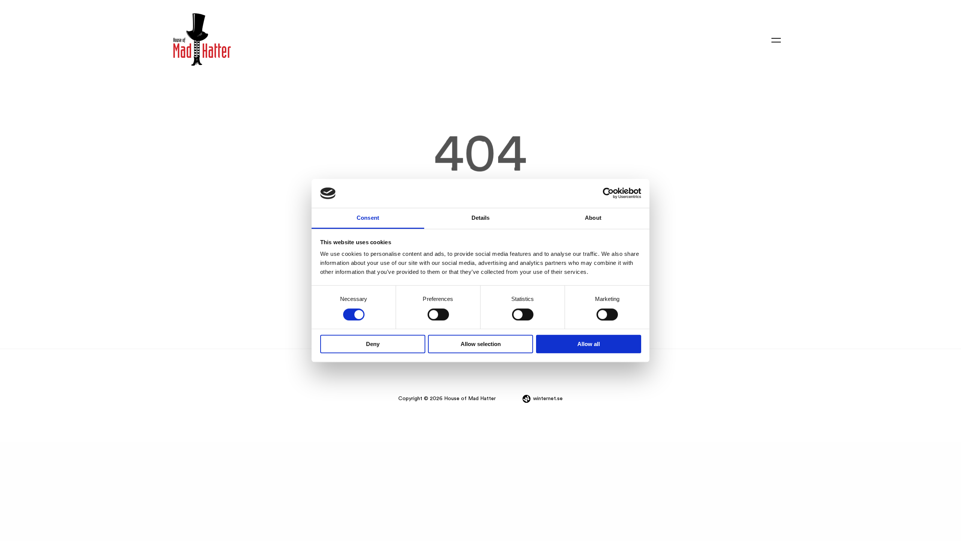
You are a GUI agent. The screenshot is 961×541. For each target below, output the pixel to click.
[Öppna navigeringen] (776, 39)
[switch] (438, 314)
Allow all (588, 344)
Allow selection (481, 344)
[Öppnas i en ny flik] (608, 193)
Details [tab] (480, 218)
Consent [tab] (368, 218)
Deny (373, 344)
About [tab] (593, 218)
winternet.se (548, 398)
